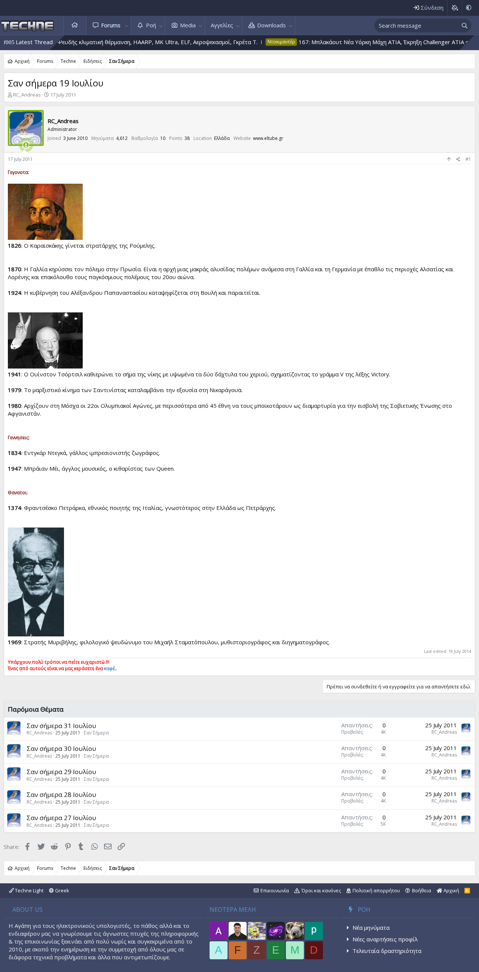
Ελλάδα (222, 138)
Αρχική (75, 25)
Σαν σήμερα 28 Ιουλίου (61, 794)
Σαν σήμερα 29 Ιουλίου (61, 771)
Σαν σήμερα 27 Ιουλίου (61, 817)
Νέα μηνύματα (371, 927)
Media (188, 25)
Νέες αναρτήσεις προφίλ (385, 939)
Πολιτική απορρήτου (376, 890)
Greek (61, 890)
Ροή (151, 25)
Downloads (271, 25)
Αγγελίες (222, 25)
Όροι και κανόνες (321, 890)
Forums (110, 25)
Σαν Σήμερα (96, 733)
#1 (468, 159)
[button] (126, 25)
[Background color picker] (454, 7)
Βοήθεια (421, 890)
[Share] (458, 159)
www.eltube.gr (268, 138)
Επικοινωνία (274, 890)
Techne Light (28, 890)
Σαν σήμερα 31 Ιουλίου (61, 725)
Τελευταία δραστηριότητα (387, 950)
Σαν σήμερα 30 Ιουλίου (61, 748)
